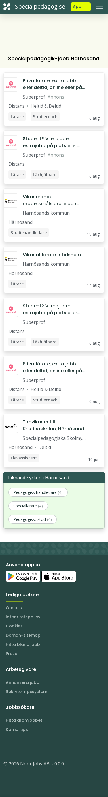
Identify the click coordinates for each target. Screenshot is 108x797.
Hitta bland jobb (23, 644)
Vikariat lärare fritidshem (52, 254)
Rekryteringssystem (26, 691)
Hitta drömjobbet (24, 720)
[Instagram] (8, 746)
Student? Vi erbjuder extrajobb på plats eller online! (50, 142)
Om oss (14, 608)
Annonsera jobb (22, 682)
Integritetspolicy (23, 617)
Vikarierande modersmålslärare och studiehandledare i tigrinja (53, 200)
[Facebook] (31, 746)
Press (11, 654)
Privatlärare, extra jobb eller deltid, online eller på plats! (52, 84)
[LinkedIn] (19, 746)
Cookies (14, 626)
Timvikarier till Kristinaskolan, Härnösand (53, 425)
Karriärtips (17, 729)
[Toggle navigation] (100, 6)
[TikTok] (42, 746)
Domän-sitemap (23, 635)
